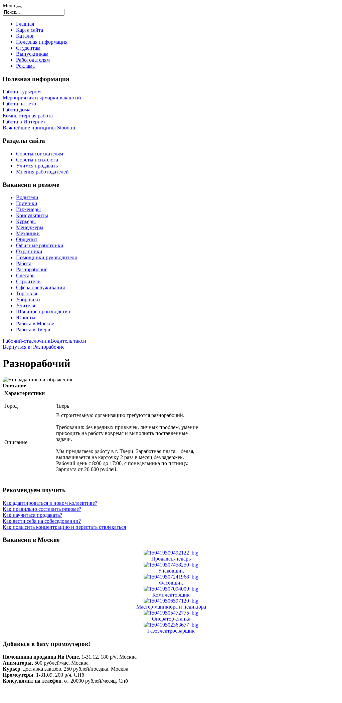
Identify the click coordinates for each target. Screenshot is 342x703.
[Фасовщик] (171, 577)
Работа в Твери (33, 329)
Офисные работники (39, 245)
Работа (23, 263)
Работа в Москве (35, 323)
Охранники (29, 251)
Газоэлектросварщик (171, 631)
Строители (28, 281)
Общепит (26, 239)
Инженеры (28, 209)
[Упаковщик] (171, 565)
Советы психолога (37, 159)
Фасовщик (171, 583)
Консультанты (32, 215)
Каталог (25, 36)
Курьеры (26, 221)
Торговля (26, 293)
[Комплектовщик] (171, 589)
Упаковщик (171, 571)
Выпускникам (32, 54)
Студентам (28, 48)
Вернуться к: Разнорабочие (33, 347)
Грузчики (26, 203)
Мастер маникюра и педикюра (171, 607)
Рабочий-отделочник (26, 341)
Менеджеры (29, 227)
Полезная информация (41, 42)
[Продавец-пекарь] (171, 553)
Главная (25, 24)
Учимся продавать (37, 165)
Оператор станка (171, 619)
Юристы (25, 317)
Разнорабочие (31, 269)
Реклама (25, 66)
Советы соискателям (39, 153)
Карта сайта (29, 30)
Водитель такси (68, 341)
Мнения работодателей (42, 171)
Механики (28, 233)
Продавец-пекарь (171, 559)
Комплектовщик (171, 595)
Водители (27, 197)
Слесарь (25, 275)
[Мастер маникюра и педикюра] (171, 601)
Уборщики (28, 299)
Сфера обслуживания (40, 287)
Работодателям (33, 60)
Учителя (25, 305)
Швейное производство (43, 311)
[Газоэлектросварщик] (171, 625)
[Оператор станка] (171, 613)
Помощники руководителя (46, 257)
